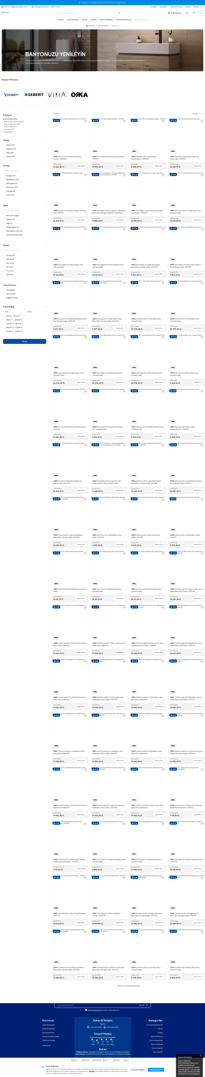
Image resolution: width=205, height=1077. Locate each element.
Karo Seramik (158, 1052)
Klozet (84, 19)
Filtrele (24, 341)
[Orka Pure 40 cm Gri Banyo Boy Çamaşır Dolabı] (70, 569)
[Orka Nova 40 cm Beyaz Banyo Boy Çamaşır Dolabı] (187, 947)
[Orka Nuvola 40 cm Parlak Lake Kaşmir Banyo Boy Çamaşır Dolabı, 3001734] (148, 893)
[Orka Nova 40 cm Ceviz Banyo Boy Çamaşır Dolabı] (148, 947)
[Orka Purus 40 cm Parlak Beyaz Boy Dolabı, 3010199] (109, 515)
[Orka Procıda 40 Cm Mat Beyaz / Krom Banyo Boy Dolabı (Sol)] (70, 731)
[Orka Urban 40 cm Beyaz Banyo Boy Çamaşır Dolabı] (109, 352)
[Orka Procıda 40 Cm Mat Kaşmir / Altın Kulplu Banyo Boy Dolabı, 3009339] (109, 677)
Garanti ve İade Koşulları (50, 1036)
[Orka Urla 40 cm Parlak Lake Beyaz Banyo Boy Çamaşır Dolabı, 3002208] (70, 298)
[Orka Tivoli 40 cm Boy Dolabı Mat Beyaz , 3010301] (109, 136)
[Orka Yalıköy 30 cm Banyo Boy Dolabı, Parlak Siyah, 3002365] (148, 190)
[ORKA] (80, 95)
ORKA (55, 157)
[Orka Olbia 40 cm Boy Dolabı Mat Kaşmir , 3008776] (187, 839)
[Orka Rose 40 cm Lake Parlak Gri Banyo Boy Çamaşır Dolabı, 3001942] (187, 460)
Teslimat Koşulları (48, 1025)
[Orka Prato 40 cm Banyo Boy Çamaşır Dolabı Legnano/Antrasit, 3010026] (70, 839)
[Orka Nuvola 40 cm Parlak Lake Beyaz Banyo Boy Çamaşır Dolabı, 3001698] (70, 947)
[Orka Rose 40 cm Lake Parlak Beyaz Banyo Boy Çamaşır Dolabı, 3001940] (70, 515)
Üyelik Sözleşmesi (48, 1029)
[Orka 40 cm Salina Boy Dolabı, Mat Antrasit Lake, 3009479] (70, 460)
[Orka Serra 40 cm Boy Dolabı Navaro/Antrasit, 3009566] (187, 407)
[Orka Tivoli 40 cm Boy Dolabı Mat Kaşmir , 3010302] (70, 407)
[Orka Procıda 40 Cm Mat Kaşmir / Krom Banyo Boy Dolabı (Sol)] (70, 677)
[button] (202, 2)
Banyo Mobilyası (106, 19)
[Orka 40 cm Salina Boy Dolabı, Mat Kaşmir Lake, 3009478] (187, 136)
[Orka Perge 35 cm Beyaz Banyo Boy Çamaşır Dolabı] (148, 839)
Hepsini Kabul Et (156, 1070)
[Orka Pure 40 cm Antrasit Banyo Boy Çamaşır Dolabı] (148, 569)
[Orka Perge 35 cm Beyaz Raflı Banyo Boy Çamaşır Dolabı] (109, 839)
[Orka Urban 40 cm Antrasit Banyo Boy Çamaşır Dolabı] (148, 352)
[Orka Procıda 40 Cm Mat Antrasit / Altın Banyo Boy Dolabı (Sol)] (148, 785)
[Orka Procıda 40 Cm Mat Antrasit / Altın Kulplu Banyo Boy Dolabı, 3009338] (109, 785)
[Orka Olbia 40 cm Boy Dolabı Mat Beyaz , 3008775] (70, 893)
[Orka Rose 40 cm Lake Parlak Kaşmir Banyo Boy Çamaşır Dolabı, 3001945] (148, 460)
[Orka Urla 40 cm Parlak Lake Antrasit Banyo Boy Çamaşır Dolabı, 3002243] (109, 298)
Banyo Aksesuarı (141, 19)
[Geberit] (34, 95)
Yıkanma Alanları (157, 1048)
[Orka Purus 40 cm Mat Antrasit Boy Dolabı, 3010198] (148, 515)
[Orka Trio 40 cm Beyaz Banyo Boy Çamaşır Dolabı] (187, 352)
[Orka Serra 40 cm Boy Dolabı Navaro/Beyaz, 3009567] (148, 136)
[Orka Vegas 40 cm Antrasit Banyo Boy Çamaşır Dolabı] (109, 244)
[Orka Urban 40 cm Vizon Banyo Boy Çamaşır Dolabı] (148, 298)
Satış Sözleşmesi (48, 1033)
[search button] (119, 12)
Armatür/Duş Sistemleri (154, 1025)
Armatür (60, 19)
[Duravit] (11, 95)
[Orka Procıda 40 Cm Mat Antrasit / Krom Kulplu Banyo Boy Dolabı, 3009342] (187, 731)
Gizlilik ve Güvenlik (48, 1040)
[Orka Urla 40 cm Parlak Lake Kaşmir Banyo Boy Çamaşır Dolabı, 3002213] (148, 244)
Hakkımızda (46, 1045)
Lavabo (94, 19)
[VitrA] (57, 95)
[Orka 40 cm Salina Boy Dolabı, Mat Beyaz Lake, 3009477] (70, 190)
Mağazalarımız (176, 13)
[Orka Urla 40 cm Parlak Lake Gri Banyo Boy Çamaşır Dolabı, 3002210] (187, 244)
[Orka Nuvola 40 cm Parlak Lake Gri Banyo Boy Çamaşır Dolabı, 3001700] (187, 893)
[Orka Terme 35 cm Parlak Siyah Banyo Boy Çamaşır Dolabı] (109, 407)
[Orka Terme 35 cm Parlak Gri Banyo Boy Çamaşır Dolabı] (148, 407)
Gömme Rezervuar (123, 19)
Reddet (92, 1071)
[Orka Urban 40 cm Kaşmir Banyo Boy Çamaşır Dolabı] (70, 352)
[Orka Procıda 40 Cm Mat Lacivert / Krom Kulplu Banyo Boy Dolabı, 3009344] (187, 569)
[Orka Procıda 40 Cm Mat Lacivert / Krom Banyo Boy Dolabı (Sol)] (70, 623)
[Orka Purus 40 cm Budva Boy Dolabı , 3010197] (187, 515)
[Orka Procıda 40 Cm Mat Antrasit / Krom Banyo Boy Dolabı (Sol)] (70, 785)
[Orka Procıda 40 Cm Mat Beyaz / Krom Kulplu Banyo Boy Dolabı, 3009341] (187, 677)
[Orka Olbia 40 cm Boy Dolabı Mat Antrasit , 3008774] (109, 893)
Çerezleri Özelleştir (138, 1070)
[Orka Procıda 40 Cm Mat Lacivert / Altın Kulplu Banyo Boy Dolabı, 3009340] (148, 623)
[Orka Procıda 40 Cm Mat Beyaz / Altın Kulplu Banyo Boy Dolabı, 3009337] (109, 731)
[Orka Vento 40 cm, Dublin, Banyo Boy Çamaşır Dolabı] (187, 190)
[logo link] (5, 13)
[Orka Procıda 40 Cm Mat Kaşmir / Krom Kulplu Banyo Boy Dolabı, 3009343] (187, 623)
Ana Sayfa (91, 26)
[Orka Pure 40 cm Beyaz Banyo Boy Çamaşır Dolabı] (109, 569)
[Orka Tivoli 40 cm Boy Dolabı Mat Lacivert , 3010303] (70, 136)
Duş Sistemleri (72, 19)
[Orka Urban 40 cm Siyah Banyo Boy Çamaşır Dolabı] (187, 298)
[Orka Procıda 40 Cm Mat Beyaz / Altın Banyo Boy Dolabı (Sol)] (148, 731)
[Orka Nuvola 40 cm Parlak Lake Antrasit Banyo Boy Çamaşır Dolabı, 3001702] (109, 947)
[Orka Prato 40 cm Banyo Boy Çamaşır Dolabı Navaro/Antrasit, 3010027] (187, 785)
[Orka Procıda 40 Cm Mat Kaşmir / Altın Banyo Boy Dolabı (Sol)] (148, 677)
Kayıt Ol (141, 1005)
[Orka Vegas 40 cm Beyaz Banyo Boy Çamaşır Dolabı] (70, 244)
